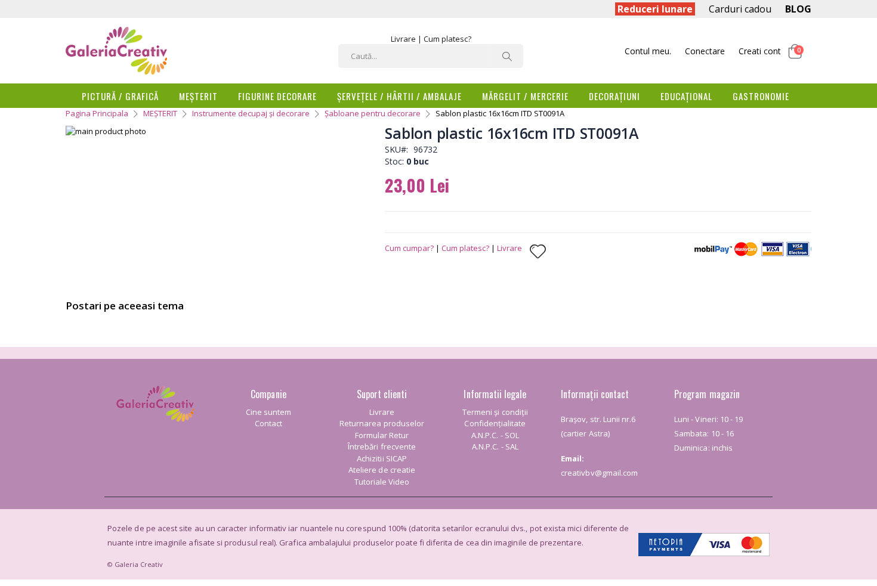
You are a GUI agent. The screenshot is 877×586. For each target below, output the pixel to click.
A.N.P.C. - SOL (495, 435)
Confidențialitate (495, 423)
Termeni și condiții (495, 412)
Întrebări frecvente (382, 446)
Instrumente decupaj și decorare (251, 113)
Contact (268, 423)
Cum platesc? (447, 38)
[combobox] (430, 56)
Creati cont (760, 51)
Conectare (705, 51)
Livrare (403, 38)
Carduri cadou (740, 8)
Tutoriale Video (382, 481)
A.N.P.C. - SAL (495, 446)
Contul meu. (648, 51)
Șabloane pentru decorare (373, 113)
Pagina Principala (97, 113)
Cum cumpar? (409, 248)
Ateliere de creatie (381, 469)
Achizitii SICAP (382, 458)
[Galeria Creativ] (116, 51)
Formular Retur (382, 435)
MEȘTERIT (160, 113)
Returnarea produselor (381, 423)
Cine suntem (269, 412)
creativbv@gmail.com (599, 472)
